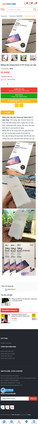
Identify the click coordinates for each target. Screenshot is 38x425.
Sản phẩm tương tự (9, 310)
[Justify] (35, 10)
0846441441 (14, 101)
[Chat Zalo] (6, 289)
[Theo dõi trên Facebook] (3, 407)
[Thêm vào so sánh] (21, 105)
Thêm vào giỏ (19, 90)
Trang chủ (4, 423)
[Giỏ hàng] (30, 4)
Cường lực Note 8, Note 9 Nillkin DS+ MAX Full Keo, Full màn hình (20, 316)
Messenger (34, 423)
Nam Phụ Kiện (16, 414)
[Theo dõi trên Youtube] (12, 407)
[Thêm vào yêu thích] (17, 105)
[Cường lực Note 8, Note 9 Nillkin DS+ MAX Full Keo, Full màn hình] (5, 318)
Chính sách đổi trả (6, 356)
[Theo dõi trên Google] (7, 407)
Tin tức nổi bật (6, 295)
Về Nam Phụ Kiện (6, 343)
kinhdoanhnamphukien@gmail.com (12, 385)
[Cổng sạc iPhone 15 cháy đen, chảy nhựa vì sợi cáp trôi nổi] (5, 302)
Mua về (3, 79)
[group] (19, 36)
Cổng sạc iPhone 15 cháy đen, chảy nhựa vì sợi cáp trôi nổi (24, 299)
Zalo (26, 423)
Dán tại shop (11, 79)
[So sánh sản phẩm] (34, 4)
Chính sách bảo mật (7, 351)
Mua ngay (19, 95)
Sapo (29, 414)
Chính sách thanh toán (8, 358)
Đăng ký (33, 398)
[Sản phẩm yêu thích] (25, 4)
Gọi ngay (19, 423)
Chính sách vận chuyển (8, 353)
